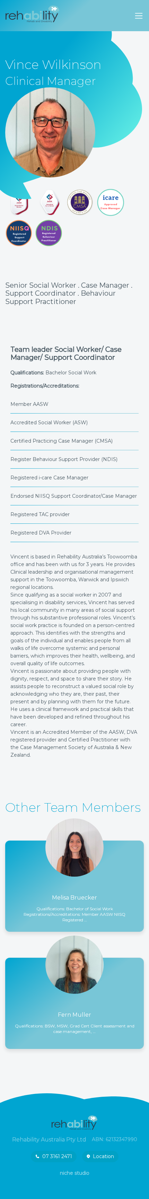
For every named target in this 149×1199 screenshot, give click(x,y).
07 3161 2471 (57, 1156)
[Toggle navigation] (139, 15)
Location (103, 1156)
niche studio (74, 1173)
